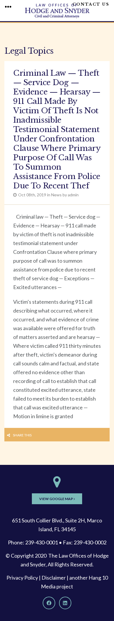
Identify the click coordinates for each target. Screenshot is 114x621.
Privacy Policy (22, 577)
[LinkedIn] (65, 603)
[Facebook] (49, 603)
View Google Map (56, 499)
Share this (22, 435)
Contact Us (90, 4)
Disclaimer (54, 577)
